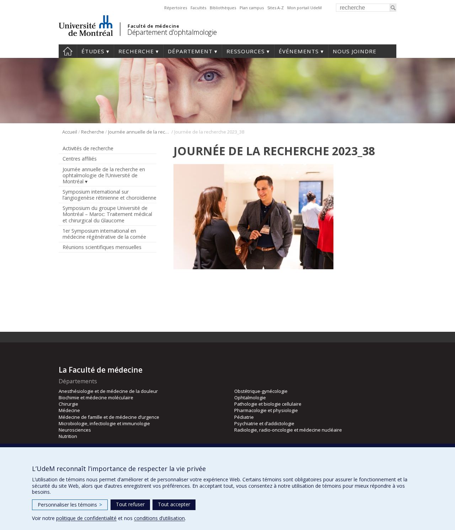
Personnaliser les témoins (70, 504)
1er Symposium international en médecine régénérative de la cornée (104, 233)
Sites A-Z (275, 7)
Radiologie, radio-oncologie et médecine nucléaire (288, 430)
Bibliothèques (223, 7)
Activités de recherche (88, 148)
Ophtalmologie (250, 397)
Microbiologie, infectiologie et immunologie (104, 423)
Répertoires (175, 7)
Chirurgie (68, 404)
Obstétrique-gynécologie (261, 391)
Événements (299, 51)
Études (93, 51)
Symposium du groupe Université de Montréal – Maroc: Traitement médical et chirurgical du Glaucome (107, 214)
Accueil (68, 51)
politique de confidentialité (86, 518)
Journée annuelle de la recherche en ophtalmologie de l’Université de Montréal (139, 132)
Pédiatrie (244, 417)
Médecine (69, 410)
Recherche (136, 51)
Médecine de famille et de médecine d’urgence (109, 417)
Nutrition (68, 436)
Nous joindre (354, 51)
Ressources (245, 51)
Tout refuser (130, 504)
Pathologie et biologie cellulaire (267, 404)
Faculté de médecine (153, 26)
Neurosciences (75, 430)
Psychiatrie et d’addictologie (264, 423)
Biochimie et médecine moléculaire (96, 397)
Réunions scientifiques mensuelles (102, 247)
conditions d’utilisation (159, 518)
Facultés (198, 7)
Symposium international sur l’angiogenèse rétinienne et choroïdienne (109, 194)
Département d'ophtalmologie (172, 32)
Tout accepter (174, 504)
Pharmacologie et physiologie (266, 410)
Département (190, 51)
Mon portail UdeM (304, 7)
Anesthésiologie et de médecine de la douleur (108, 391)
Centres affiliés (80, 158)
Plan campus (252, 7)
